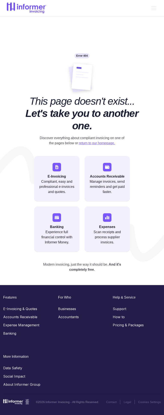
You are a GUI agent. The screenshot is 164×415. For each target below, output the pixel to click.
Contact (111, 402)
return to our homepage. (97, 143)
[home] (26, 8)
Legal (127, 402)
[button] (153, 8)
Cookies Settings (149, 402)
